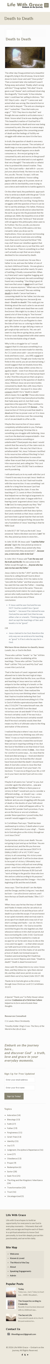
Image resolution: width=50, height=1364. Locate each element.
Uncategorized (14, 1196)
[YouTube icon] (28, 1354)
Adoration (11, 1115)
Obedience (12, 1158)
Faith (9, 1124)
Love (9, 1154)
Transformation (14, 1187)
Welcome (14, 1254)
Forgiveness (12, 1132)
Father (10, 1128)
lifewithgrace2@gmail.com (23, 1334)
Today (21, 1289)
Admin (13, 1275)
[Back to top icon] (44, 1358)
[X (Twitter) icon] (25, 1354)
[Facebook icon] (22, 1354)
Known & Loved (17, 1258)
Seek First (11, 1176)
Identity (10, 1141)
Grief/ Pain (12, 1137)
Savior (10, 1171)
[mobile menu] (46, 5)
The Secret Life (25, 1315)
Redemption (12, 1167)
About (13, 1267)
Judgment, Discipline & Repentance (23, 1150)
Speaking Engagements (20, 1271)
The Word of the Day (19, 1262)
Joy (8, 1145)
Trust (9, 1192)
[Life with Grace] (25, 5)
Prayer (10, 1163)
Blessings (11, 1119)
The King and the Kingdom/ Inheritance (25, 1180)
